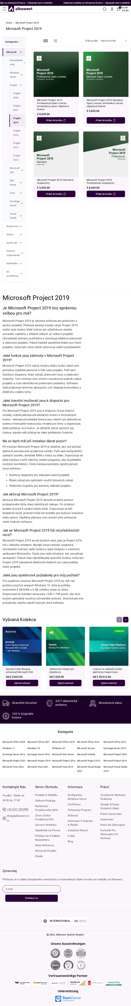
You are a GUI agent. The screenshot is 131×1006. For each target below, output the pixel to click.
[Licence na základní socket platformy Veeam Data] (108, 646)
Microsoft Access (86, 748)
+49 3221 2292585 (17, 809)
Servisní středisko (46, 824)
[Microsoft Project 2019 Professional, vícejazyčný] (105, 154)
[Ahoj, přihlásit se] (112, 9)
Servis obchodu (46, 787)
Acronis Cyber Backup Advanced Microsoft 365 (19, 670)
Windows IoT (59, 748)
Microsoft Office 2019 (63, 742)
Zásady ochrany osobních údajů (109, 806)
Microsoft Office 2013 (115, 742)
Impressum (107, 819)
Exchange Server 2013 (14, 754)
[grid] (45, 41)
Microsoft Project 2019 (39, 760)
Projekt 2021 (16, 108)
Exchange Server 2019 (115, 748)
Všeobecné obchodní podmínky (112, 797)
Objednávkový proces (48, 830)
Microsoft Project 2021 (14, 760)
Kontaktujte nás (14, 787)
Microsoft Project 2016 (63, 760)
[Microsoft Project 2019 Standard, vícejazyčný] (56, 154)
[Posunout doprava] (125, 619)
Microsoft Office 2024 (14, 742)
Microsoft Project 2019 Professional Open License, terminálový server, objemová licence (53, 105)
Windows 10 (33, 748)
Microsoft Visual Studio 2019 (115, 769)
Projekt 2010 (16, 157)
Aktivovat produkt (45, 850)
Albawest (61, 934)
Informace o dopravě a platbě (80, 822)
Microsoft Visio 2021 (37, 767)
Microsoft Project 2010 (115, 760)
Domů (9, 22)
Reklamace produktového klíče (46, 808)
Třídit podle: (92, 40)
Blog (70, 841)
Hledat (39, 856)
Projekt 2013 (16, 145)
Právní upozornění (111, 814)
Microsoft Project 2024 (115, 754)
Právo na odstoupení (112, 824)
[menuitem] (14, 135)
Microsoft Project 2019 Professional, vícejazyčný (100, 181)
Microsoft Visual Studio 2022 (89, 769)
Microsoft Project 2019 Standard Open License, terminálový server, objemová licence (105, 103)
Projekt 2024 (16, 95)
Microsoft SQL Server (63, 754)
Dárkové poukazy (45, 800)
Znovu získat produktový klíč (44, 817)
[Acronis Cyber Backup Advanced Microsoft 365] (22, 646)
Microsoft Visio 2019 (62, 767)
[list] (55, 41)
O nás (71, 836)
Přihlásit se (31, 898)
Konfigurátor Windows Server (77, 797)
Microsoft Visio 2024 (13, 767)
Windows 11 (9, 748)
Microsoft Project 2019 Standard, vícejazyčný (55, 181)
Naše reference (44, 845)
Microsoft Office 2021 (38, 742)
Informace (75, 787)
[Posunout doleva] (119, 619)
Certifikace (74, 804)
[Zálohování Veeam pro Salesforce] (65, 646)
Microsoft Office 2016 (88, 742)
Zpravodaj (10, 871)
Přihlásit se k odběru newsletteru (47, 837)
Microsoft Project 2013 (88, 760)
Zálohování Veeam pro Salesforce (61, 670)
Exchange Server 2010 (38, 754)
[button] (5, 9)
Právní (104, 787)
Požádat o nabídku (46, 795)
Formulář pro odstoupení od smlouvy (109, 834)
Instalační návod (78, 830)
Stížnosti (73, 815)
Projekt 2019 (17, 120)
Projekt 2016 (16, 132)
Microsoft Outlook (86, 754)
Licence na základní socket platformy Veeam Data (107, 670)
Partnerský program (79, 810)
